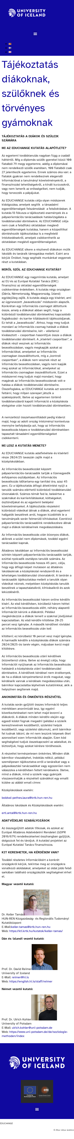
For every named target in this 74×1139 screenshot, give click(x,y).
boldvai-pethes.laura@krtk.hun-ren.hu (27, 798)
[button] (35, 33)
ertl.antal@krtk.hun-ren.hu (19, 813)
